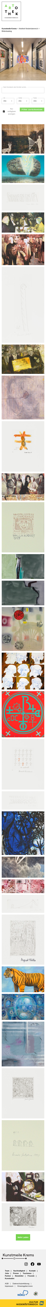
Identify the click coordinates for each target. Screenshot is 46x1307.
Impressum (9, 1286)
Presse (16, 1273)
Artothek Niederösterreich (28, 29)
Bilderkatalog (7, 31)
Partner (8, 1276)
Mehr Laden (23, 1237)
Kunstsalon (9, 1278)
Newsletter (19, 1276)
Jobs (7, 1273)
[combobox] (8, 101)
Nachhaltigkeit (19, 1271)
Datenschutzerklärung (21, 1283)
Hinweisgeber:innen (25, 1286)
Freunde (31, 1276)
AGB (7, 1283)
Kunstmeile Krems (9, 29)
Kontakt (32, 1271)
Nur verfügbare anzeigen (11, 111)
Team (7, 1271)
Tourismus (27, 1273)
